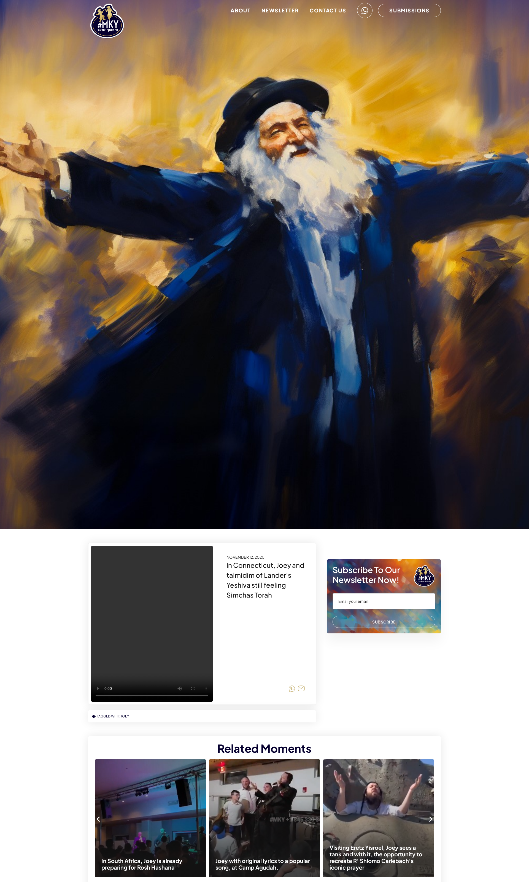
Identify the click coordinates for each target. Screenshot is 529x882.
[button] (98, 819)
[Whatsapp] (365, 10)
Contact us (328, 10)
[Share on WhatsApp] (292, 689)
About (240, 10)
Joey (125, 716)
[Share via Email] (301, 689)
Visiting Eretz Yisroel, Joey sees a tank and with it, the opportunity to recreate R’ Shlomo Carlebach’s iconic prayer (277, 857)
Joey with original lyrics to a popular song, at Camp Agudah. (164, 864)
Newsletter (280, 10)
